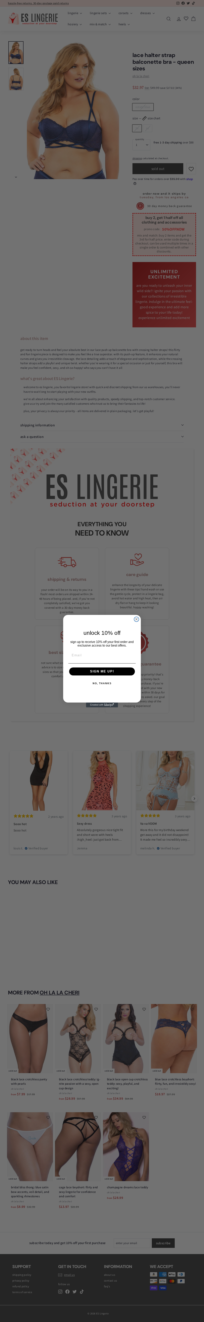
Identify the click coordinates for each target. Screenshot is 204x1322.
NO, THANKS (102, 683)
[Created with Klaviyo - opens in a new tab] (102, 705)
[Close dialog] (136, 619)
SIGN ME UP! (102, 671)
